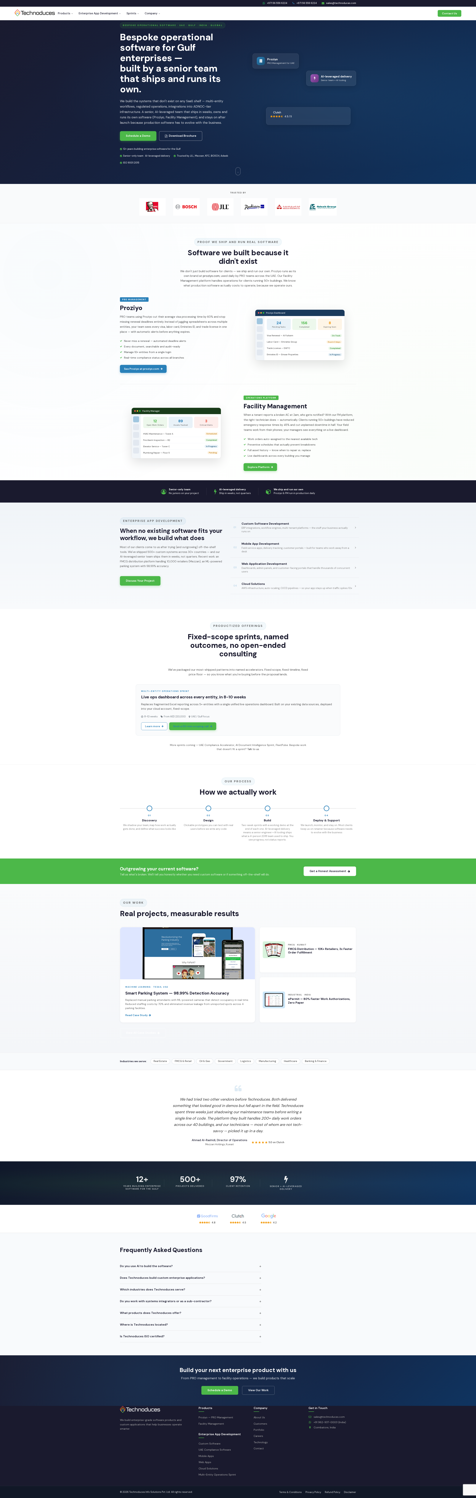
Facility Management (211, 1423)
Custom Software (210, 1443)
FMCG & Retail (183, 1061)
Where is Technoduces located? (144, 1325)
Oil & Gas (204, 1061)
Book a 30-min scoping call (191, 726)
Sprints (131, 13)
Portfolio (259, 1429)
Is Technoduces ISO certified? (142, 1336)
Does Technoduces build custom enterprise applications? (162, 1278)
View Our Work (258, 1390)
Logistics (245, 1061)
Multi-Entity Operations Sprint (217, 1474)
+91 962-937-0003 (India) (329, 1422)
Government (225, 1061)
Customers (260, 1423)
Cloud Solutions (208, 1468)
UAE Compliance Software (215, 1449)
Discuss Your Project (140, 581)
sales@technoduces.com (329, 1416)
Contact (259, 1448)
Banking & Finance (316, 1061)
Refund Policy (332, 1492)
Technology (261, 1442)
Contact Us (449, 13)
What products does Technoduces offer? (150, 1313)
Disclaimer (350, 1492)
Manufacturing (267, 1061)
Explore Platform (259, 467)
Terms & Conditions (290, 1492)
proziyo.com (211, 276)
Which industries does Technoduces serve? (152, 1289)
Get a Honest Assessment (328, 871)
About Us (259, 1417)
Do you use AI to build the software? (146, 1266)
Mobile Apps (206, 1456)
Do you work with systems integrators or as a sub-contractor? (166, 1301)
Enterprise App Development (98, 13)
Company (151, 13)
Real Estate (160, 1061)
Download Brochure (182, 136)
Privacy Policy (313, 1492)
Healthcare (290, 1061)
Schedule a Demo (138, 136)
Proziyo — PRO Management (216, 1417)
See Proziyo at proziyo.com (141, 368)
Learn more (152, 726)
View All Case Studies (141, 1033)
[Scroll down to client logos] (238, 171)
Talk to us (253, 749)
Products (64, 13)
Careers (258, 1436)
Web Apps (205, 1462)
